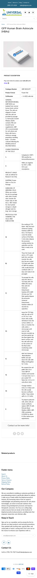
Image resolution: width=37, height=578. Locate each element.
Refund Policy (5, 484)
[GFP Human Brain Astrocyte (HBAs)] (18, 54)
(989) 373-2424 (12, 5)
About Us (15, 2)
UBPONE (21, 564)
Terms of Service (6, 480)
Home (9, 2)
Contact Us (26, 2)
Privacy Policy (5, 478)
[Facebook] (4, 543)
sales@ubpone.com (25, 5)
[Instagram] (9, 543)
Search (3, 474)
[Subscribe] (33, 535)
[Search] (34, 18)
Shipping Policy (6, 482)
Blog (20, 2)
